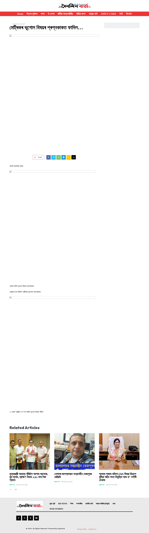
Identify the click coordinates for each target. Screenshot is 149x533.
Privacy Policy (82, 529)
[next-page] (15, 489)
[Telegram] (63, 157)
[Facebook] (48, 157)
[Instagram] (24, 518)
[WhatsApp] (58, 157)
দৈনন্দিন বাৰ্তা (12, 485)
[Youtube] (36, 518)
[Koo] (68, 157)
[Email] (73, 157)
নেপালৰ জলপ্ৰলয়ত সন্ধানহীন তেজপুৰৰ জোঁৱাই (73, 475)
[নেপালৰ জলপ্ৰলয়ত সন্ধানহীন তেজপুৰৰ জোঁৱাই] (74, 451)
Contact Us (92, 529)
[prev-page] (11, 489)
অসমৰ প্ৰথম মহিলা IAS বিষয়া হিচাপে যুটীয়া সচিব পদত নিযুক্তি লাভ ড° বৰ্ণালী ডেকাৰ (117, 477)
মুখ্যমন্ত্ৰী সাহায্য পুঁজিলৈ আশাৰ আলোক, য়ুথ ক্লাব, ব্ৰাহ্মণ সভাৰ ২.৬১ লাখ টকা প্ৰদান (28, 477)
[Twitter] (53, 157)
